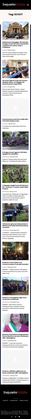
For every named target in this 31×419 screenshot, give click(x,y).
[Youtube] (19, 416)
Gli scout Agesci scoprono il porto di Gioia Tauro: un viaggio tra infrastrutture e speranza (14, 82)
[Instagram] (15, 416)
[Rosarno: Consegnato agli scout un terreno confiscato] (15, 286)
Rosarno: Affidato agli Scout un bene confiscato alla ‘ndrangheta (15, 372)
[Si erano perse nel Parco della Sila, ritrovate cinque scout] (15, 107)
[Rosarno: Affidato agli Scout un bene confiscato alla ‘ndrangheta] (15, 359)
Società (4, 50)
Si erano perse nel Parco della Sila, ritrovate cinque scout (15, 120)
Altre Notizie (5, 156)
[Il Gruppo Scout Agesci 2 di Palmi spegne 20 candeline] (15, 140)
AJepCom (9, 411)
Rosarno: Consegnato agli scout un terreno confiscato (14, 298)
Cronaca (4, 123)
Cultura (4, 267)
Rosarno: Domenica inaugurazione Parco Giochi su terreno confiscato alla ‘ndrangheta (15, 336)
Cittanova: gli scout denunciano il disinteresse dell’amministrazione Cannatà (15, 225)
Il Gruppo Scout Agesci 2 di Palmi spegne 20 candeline (14, 153)
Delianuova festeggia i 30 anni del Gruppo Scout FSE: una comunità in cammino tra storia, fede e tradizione (15, 44)
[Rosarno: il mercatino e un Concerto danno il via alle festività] (15, 251)
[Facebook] (11, 416)
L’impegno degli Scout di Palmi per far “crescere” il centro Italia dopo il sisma (15, 187)
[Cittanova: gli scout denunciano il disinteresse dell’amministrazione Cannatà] (15, 212)
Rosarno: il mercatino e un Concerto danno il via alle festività (15, 263)
